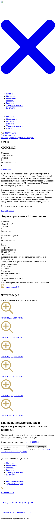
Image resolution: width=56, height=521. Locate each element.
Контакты (10, 108)
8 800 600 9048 (9, 133)
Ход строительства (14, 105)
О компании (11, 98)
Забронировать (7, 210)
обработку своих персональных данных (25, 450)
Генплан (10, 103)
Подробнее (6, 169)
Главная (9, 94)
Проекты (10, 101)
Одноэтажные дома (25, 137)
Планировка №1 (11, 287)
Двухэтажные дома (14, 484)
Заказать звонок (8, 135)
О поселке (10, 96)
